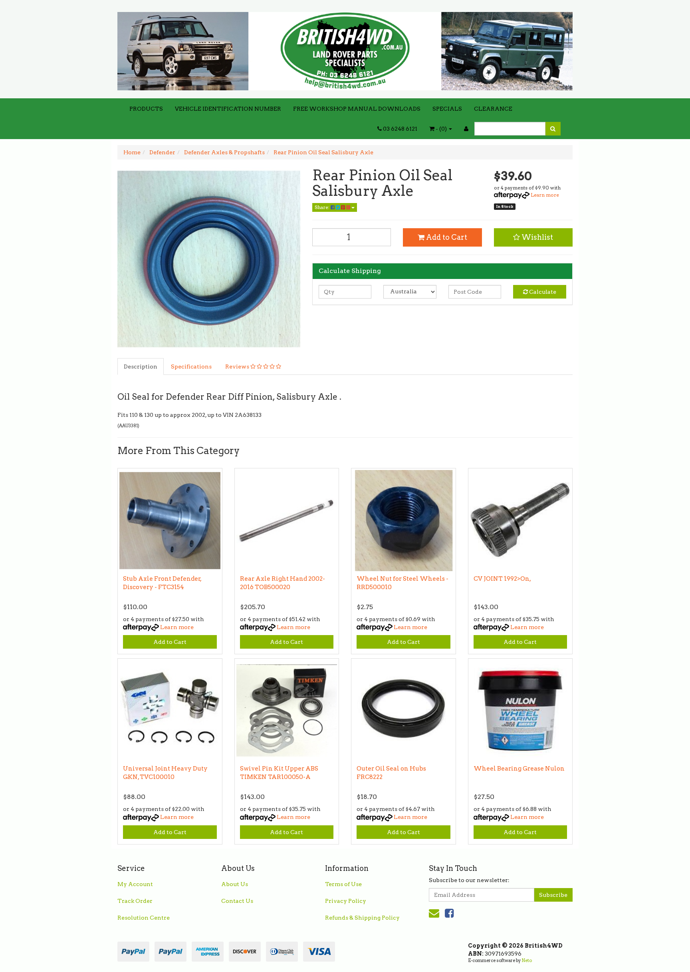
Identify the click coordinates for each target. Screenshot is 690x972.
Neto (526, 960)
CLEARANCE (493, 109)
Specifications (191, 366)
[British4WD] (345, 48)
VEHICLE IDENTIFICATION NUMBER (228, 109)
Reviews (237, 366)
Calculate (542, 292)
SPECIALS (447, 109)
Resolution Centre (143, 917)
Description (140, 366)
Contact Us (237, 901)
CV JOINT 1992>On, (502, 578)
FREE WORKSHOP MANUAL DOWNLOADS (356, 109)
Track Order (135, 901)
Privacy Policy (345, 901)
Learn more (545, 195)
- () (441, 128)
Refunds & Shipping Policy (362, 917)
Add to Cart (445, 237)
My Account (135, 884)
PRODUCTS (146, 109)
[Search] (553, 128)
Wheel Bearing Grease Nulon (519, 768)
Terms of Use (343, 884)
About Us (234, 884)
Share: (323, 207)
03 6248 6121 (399, 128)
